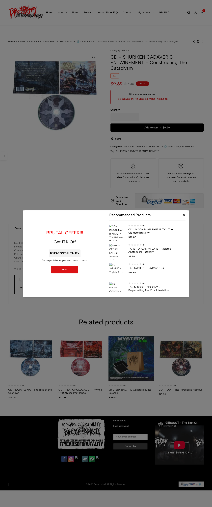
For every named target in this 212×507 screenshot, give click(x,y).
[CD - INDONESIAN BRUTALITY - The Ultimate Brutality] (117, 233)
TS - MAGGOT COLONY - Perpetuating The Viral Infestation (148, 289)
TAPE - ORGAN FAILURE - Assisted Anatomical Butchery (149, 250)
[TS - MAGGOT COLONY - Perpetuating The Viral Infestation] (117, 290)
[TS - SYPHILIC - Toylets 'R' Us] (117, 271)
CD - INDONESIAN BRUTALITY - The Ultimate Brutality (150, 231)
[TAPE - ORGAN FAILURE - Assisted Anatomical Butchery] (117, 252)
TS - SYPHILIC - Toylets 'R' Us (146, 267)
